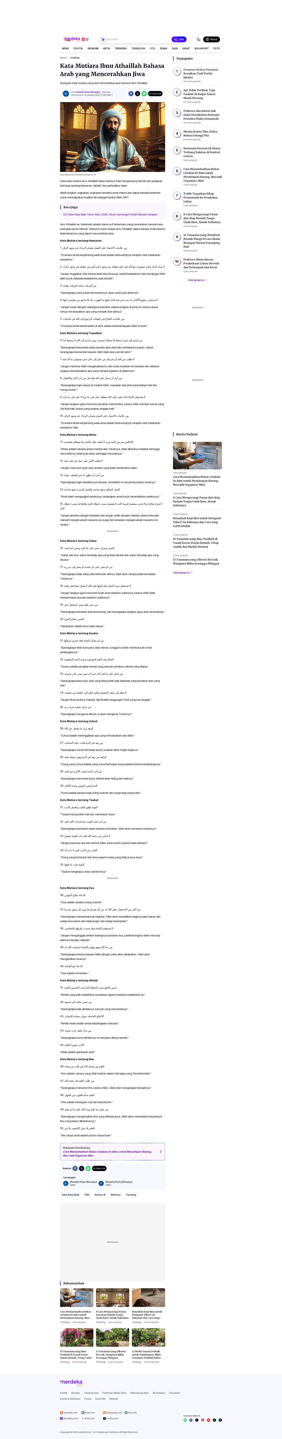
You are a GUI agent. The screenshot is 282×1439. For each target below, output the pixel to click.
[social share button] (131, 93)
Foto (216, 48)
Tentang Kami (91, 1392)
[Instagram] (202, 1420)
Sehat (186, 48)
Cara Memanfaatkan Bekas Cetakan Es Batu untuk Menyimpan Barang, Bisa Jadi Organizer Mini (75, 1315)
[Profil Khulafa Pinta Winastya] (66, 93)
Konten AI (100, 1194)
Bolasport (202, 48)
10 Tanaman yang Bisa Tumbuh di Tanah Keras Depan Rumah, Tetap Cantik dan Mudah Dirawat (76, 1354)
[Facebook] (191, 1420)
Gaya (175, 48)
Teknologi (138, 48)
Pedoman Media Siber (114, 1392)
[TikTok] (214, 1420)
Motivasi (116, 1194)
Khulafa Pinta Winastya (88, 92)
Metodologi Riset (139, 1392)
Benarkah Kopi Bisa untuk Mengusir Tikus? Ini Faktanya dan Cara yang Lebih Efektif (147, 1315)
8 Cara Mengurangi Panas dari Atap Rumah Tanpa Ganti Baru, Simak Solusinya (112, 1315)
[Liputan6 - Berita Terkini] (71, 1383)
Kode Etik (100, 1398)
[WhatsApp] (185, 1420)
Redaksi (75, 1392)
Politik (78, 48)
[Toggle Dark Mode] (198, 39)
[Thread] (220, 1420)
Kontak (63, 1392)
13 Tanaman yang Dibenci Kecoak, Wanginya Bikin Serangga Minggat (111, 1354)
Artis (106, 48)
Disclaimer (174, 1392)
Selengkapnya (196, 280)
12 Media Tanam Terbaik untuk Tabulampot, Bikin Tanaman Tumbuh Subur (146, 1354)
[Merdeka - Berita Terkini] (76, 39)
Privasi (87, 1398)
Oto (152, 48)
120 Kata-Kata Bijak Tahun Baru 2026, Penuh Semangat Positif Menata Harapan (110, 214)
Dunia (163, 48)
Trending (121, 48)
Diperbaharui (91, 95)
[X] (196, 1420)
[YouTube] (208, 1420)
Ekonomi (93, 48)
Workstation (159, 1392)
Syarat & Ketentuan (70, 1398)
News (65, 48)
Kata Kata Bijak (70, 1194)
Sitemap (113, 1398)
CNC (87, 1194)
